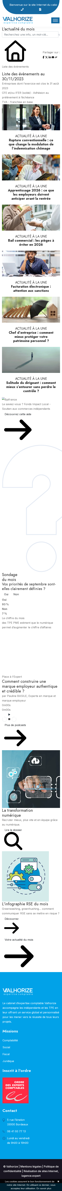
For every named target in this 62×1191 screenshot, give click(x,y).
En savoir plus (44, 1188)
